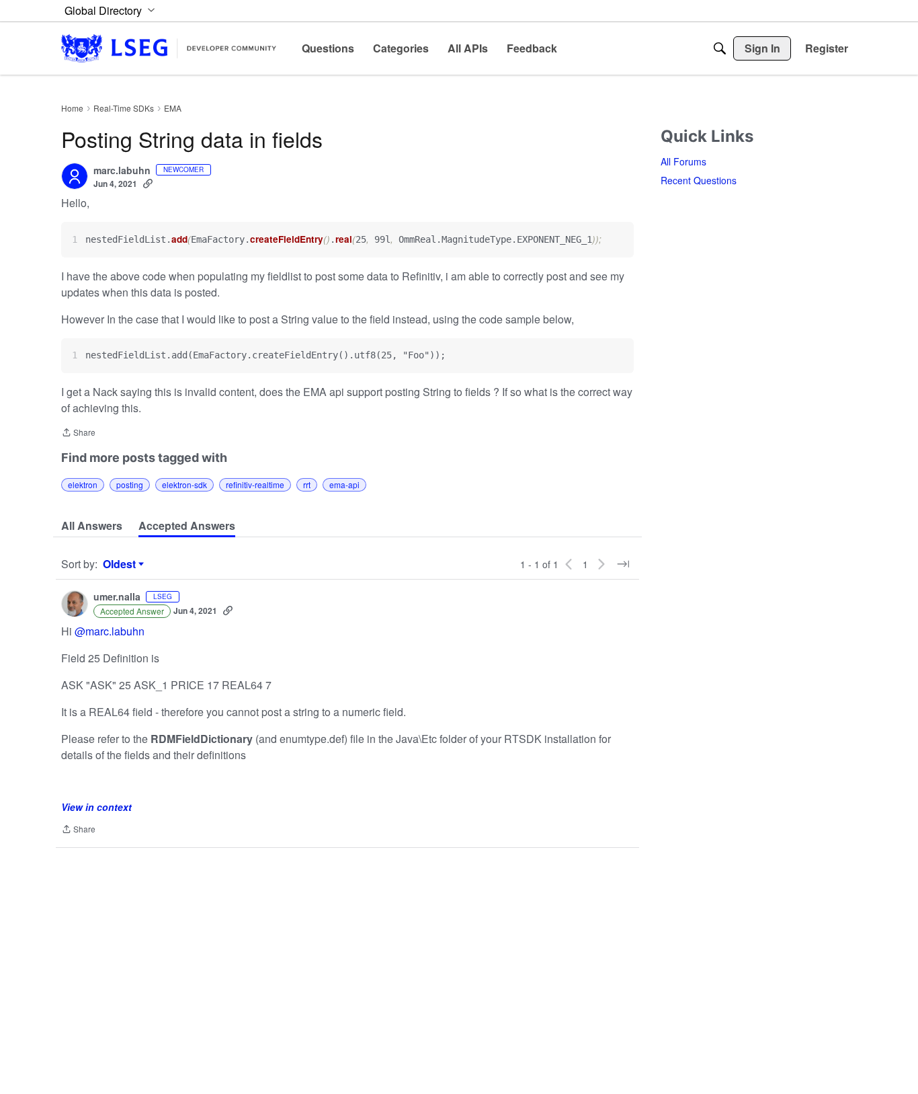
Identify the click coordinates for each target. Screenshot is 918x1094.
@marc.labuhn (109, 631)
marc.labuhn (122, 171)
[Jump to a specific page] (623, 564)
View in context (96, 807)
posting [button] (129, 484)
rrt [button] (306, 484)
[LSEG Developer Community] (168, 48)
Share (78, 433)
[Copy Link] (148, 184)
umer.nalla (116, 597)
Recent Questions (699, 180)
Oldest (121, 564)
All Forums (683, 161)
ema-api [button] (344, 484)
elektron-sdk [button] (184, 484)
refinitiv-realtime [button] (255, 484)
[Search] (720, 48)
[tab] (91, 525)
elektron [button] (82, 484)
